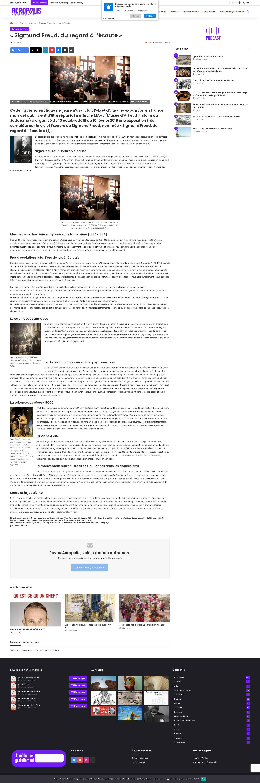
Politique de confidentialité (204, 762)
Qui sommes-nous (140, 758)
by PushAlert (109, 19)
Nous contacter (139, 762)
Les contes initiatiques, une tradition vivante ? (142, 625)
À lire (176, 729)
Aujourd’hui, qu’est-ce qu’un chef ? (27, 629)
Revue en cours (159, 11)
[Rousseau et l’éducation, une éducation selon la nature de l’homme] (183, 108)
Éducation (178, 712)
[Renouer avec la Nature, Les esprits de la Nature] (183, 120)
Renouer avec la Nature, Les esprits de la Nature (216, 116)
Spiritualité (178, 695)
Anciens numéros (190, 11)
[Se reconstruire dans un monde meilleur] (103, 711)
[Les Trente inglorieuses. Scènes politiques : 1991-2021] (90, 608)
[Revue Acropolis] (26, 11)
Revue (177, 703)
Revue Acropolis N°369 (29, 691)
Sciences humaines (28, 23)
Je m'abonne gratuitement (89, 567)
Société (177, 682)
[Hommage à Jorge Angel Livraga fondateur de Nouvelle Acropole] (156, 698)
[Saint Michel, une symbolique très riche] (183, 132)
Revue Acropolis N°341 (28, 698)
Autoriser (150, 15)
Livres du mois (209, 11)
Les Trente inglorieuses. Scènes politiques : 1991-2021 (89, 626)
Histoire (177, 699)
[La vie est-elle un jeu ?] (130, 698)
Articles (173, 11)
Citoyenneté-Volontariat (184, 720)
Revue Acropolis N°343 (29, 705)
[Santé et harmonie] (156, 683)
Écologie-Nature (181, 716)
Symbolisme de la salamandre (208, 56)
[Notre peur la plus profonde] (103, 683)
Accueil (15, 23)
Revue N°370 (24, 684)
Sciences (178, 708)
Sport (176, 725)
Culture (177, 733)
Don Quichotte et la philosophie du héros (213, 80)
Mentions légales (200, 758)
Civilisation (179, 738)
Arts (176, 686)
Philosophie (179, 677)
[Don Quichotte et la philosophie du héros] (183, 84)
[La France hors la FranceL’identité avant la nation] (103, 698)
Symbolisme (179, 742)
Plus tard (135, 15)
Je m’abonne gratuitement (232, 11)
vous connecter (27, 650)
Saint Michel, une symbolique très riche (212, 128)
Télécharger (78, 678)
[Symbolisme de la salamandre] (183, 60)
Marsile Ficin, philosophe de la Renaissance (80, 3)
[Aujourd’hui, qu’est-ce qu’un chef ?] (35, 610)
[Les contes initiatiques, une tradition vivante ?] (144, 608)
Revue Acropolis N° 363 (29, 677)
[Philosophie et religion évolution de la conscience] (130, 683)
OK (203, 779)
